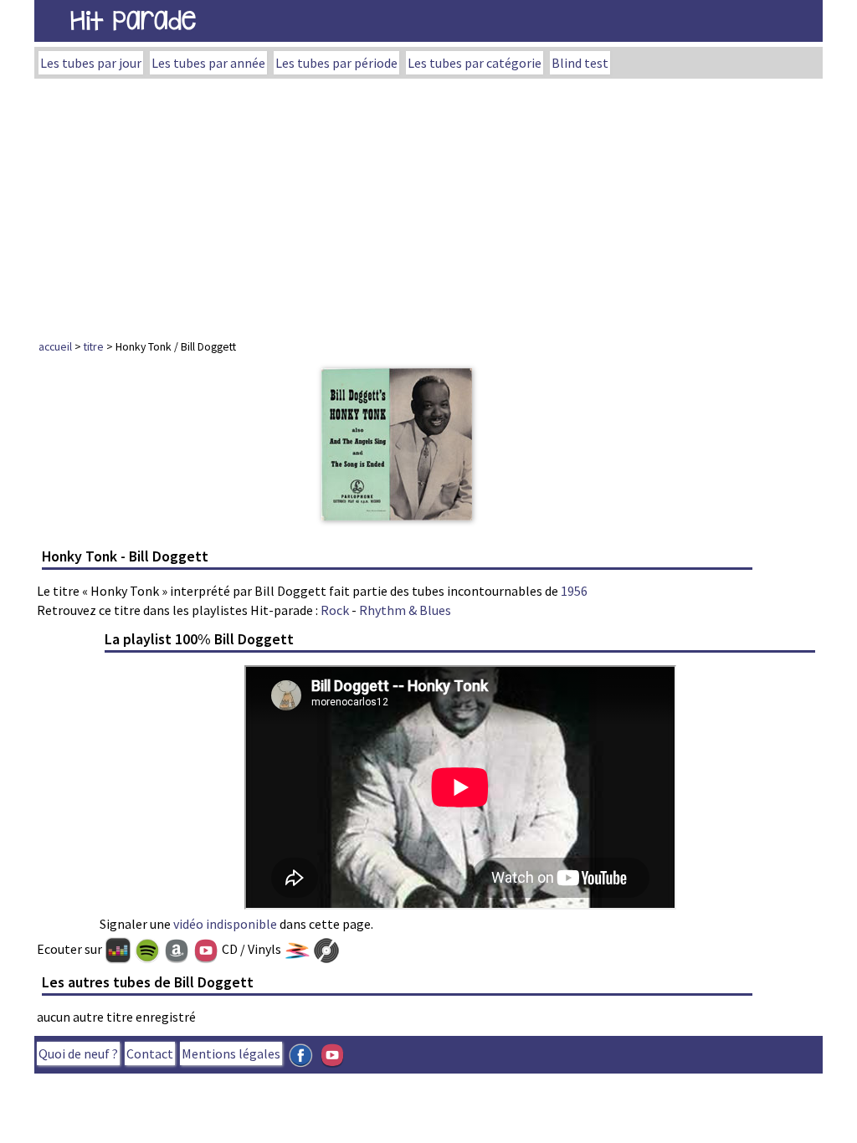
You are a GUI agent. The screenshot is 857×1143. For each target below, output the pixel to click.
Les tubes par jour (90, 62)
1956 (574, 590)
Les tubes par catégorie (474, 62)
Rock (335, 610)
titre (94, 346)
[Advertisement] (428, 204)
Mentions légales (231, 1053)
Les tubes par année (208, 62)
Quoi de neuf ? (78, 1053)
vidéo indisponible (225, 923)
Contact (149, 1053)
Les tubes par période (336, 62)
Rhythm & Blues (405, 610)
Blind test (580, 62)
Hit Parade (133, 20)
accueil (55, 346)
